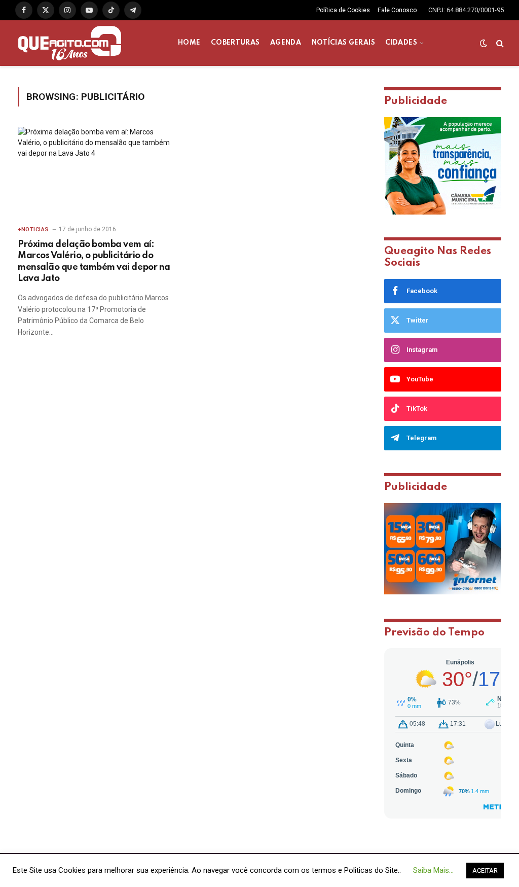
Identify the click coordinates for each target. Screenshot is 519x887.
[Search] (499, 43)
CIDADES (401, 43)
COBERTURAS (235, 43)
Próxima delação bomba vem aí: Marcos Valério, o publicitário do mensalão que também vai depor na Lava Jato (94, 261)
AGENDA (285, 43)
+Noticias (33, 229)
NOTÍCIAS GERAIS (343, 43)
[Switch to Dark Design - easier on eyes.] (483, 43)
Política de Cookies (343, 10)
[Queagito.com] (69, 43)
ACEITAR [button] (485, 870)
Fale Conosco (397, 10)
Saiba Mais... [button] (433, 870)
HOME (189, 43)
